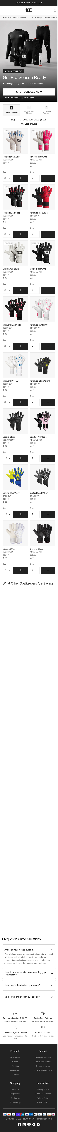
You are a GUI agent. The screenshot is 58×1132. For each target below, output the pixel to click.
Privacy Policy (42, 1090)
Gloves (15, 1062)
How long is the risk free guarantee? (22, 983)
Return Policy (41, 1103)
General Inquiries (42, 1067)
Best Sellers (15, 1058)
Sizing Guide (30, 124)
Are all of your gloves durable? (19, 944)
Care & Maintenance (42, 1071)
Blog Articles (15, 1095)
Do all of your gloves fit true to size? (22, 994)
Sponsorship (15, 1103)
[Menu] (3, 10)
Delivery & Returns (42, 1058)
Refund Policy (42, 1099)
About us (15, 1090)
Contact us (14, 1099)
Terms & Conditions (42, 1095)
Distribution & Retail (41, 1062)
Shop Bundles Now (28, 92)
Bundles (14, 1076)
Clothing (14, 1067)
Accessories (15, 1071)
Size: (4, 172)
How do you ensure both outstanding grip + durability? (25, 971)
